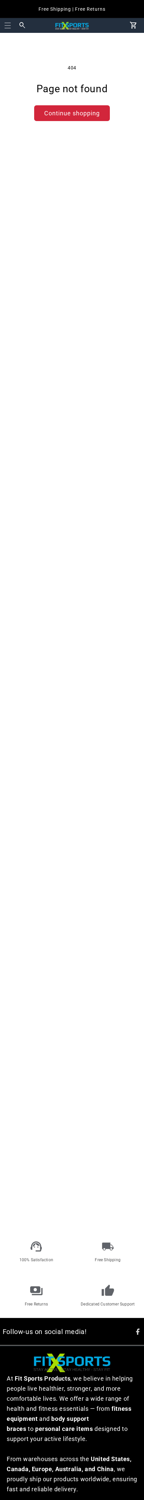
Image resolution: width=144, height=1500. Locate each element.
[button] (7, 25)
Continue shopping (72, 113)
